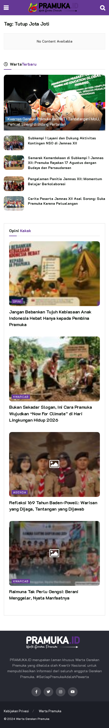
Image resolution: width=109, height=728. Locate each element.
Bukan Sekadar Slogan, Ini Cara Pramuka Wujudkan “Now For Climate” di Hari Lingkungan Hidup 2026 (50, 413)
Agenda (19, 492)
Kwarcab (20, 397)
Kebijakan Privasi (16, 711)
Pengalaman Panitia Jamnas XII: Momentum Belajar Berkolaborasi (65, 181)
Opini (17, 301)
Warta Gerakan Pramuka (32, 719)
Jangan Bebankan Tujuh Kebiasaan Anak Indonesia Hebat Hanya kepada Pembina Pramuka (50, 318)
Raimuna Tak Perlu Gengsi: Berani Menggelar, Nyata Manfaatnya (43, 594)
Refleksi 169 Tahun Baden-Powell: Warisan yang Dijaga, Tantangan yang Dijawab (53, 505)
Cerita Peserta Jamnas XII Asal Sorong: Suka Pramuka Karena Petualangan (66, 201)
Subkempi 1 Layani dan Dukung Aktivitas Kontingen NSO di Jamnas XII (62, 140)
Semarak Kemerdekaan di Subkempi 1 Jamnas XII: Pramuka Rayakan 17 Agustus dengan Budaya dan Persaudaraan (65, 162)
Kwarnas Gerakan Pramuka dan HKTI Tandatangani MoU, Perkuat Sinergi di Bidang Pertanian (54, 121)
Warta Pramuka (50, 711)
